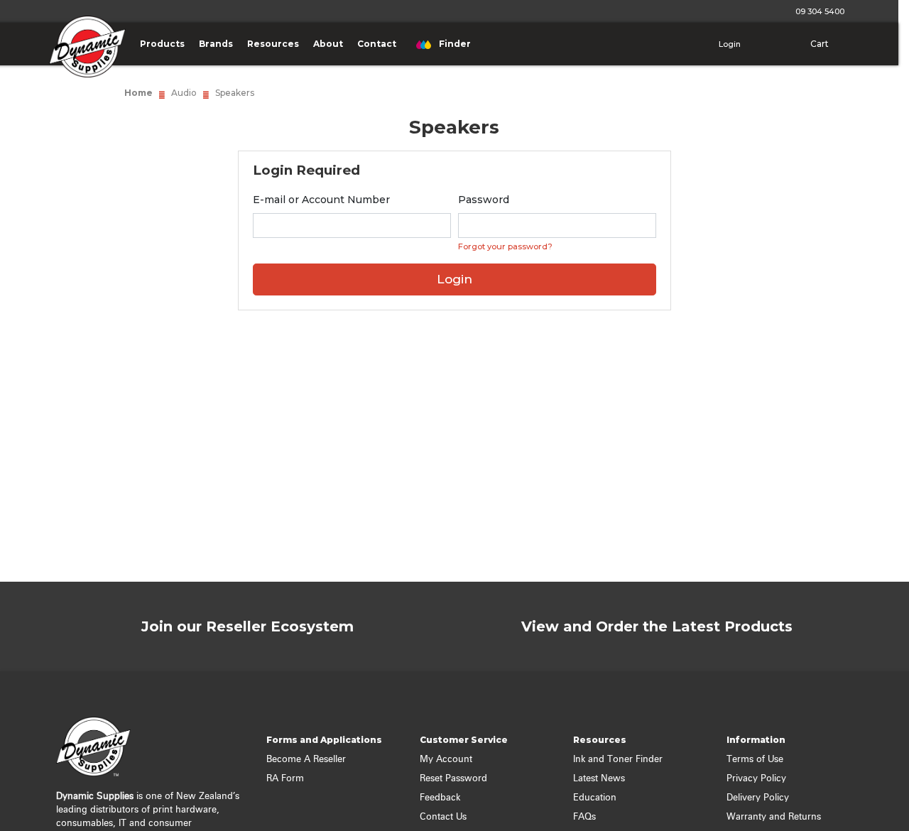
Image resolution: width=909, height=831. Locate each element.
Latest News (599, 778)
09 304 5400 (817, 11)
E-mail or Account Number (321, 199)
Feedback (440, 798)
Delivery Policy (757, 798)
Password (483, 199)
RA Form (285, 778)
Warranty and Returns (773, 817)
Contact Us (443, 817)
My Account (446, 759)
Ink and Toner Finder (618, 759)
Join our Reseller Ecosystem (247, 626)
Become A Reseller (306, 759)
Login (729, 44)
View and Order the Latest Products (657, 626)
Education (594, 798)
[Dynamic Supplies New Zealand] (84, 56)
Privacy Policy (756, 778)
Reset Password (453, 778)
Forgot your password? (505, 246)
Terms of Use (754, 759)
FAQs (584, 817)
